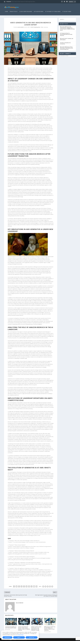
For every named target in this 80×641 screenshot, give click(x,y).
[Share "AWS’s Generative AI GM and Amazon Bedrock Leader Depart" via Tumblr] (21, 586)
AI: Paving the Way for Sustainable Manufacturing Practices (66, 34)
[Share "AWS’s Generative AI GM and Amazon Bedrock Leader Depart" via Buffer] (29, 586)
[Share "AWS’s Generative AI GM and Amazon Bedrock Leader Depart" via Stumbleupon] (31, 586)
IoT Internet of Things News (52, 11)
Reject (18, 637)
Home (6, 11)
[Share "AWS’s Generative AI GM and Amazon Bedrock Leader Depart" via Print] (36, 586)
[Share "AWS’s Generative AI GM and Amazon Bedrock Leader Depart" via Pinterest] (24, 586)
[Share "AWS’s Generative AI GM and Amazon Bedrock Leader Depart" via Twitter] (16, 586)
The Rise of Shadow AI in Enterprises (65, 43)
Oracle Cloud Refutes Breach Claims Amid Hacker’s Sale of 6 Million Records (24, 628)
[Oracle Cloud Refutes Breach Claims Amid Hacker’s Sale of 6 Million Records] (24, 621)
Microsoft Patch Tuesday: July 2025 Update (66, 39)
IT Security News (66, 11)
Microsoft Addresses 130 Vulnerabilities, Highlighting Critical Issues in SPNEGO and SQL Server (67, 28)
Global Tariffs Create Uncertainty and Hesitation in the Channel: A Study (36, 628)
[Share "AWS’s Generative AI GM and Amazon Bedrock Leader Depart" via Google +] (19, 586)
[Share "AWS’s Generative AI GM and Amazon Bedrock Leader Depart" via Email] (34, 586)
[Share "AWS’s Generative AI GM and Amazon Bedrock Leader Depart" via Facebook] (14, 586)
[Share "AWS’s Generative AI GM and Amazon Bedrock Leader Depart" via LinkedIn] (26, 586)
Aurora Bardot (21, 27)
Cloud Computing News (25, 11)
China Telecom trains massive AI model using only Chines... (23, 1)
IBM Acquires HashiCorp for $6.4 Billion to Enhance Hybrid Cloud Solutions (49, 628)
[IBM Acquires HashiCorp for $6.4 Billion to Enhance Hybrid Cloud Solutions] (50, 621)
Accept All (31, 637)
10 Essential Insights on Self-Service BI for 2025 (10, 627)
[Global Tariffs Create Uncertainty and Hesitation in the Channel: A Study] (37, 621)
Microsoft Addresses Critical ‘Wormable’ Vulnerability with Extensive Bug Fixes (66, 48)
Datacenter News (38, 11)
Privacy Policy (20, 634)
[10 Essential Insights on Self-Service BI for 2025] (11, 621)
